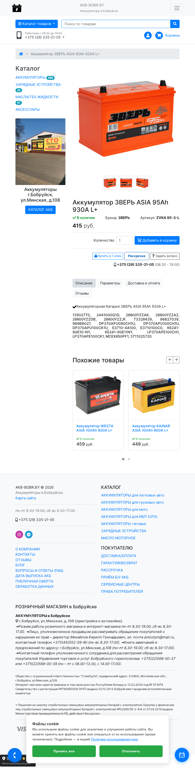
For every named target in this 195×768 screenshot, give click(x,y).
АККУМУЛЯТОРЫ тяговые (123, 523)
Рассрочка (136, 256)
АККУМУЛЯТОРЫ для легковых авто (132, 495)
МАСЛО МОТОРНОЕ (118, 538)
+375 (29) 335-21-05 (36, 519)
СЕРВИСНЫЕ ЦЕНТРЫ (120, 584)
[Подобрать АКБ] (182, 755)
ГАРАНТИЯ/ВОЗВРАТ (119, 563)
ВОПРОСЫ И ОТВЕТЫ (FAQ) (39, 570)
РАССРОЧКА (112, 570)
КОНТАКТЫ (25, 554)
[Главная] (21, 54)
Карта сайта (25, 498)
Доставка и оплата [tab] (144, 283)
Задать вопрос (166, 256)
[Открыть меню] (177, 8)
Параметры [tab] (110, 283)
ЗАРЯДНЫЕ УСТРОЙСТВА (38, 87)
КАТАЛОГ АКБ (40, 209)
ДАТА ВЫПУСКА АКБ (33, 576)
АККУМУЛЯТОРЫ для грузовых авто (132, 502)
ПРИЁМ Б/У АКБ (115, 577)
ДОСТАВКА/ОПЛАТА (118, 556)
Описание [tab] (84, 283)
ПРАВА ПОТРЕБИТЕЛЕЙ (122, 591)
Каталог (27, 68)
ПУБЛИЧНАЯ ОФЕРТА (34, 581)
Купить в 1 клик (109, 256)
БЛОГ (20, 565)
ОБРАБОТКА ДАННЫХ (34, 586)
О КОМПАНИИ (27, 549)
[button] (123, 459)
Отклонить (131, 751)
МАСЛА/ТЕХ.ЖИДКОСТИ (36, 99)
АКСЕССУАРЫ (27, 109)
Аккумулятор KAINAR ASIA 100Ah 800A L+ (151, 428)
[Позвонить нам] (15, 755)
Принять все (64, 751)
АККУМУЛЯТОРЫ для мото (124, 509)
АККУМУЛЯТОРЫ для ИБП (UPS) (129, 516)
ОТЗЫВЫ (23, 560)
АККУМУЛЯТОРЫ (34, 77)
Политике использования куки (114, 739)
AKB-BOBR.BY (27, 487)
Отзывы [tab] (82, 293)
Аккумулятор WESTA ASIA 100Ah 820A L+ (94, 428)
